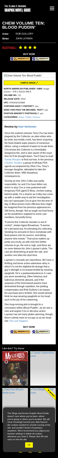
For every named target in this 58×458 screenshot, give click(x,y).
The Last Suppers (18, 321)
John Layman (24, 38)
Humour (36, 117)
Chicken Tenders (13, 163)
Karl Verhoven (27, 126)
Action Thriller (25, 117)
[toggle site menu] (52, 8)
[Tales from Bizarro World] (15, 405)
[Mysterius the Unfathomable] (15, 368)
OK (29, 445)
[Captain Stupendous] (43, 368)
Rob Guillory (24, 34)
